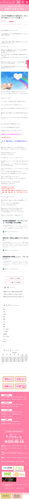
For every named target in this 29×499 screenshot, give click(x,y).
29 (22, 361)
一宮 (4, 321)
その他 (4, 341)
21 (18, 359)
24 (2, 361)
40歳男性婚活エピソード (6, 413)
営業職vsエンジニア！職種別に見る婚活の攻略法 (12, 291)
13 (14, 358)
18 (6, 359)
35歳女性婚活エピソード (17, 413)
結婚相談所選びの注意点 (6, 423)
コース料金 (3, 416)
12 (10, 358)
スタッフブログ (6, 336)
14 (18, 358)
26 (10, 361)
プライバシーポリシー (16, 423)
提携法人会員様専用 (5, 406)
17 (2, 359)
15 (22, 358)
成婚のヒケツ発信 (14, 396)
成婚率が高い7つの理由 (5, 411)
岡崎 (4, 319)
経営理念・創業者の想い (15, 421)
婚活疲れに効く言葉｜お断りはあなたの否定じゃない (13, 296)
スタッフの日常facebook (12, 399)
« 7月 (2, 363)
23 (26, 359)
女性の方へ (9, 404)
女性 (4, 324)
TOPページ (3, 396)
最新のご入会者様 (22, 396)
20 (14, 359)
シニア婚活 (5, 331)
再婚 (4, 326)
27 (14, 361)
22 (22, 359)
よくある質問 (9, 416)
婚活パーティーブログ (22, 399)
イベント (5, 339)
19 (10, 359)
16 (26, 358)
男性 (4, 309)
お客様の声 (3, 399)
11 (6, 358)
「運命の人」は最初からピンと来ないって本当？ (12, 294)
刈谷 (4, 316)
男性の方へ (3, 404)
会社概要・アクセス (5, 421)
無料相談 (5, 334)
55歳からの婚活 (15, 404)
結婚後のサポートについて (16, 411)
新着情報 (8, 396)
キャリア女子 (5, 329)
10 (2, 358)
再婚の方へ (21, 404)
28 (18, 361)
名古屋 (4, 314)
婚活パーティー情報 (14, 406)
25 (6, 361)
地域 (4, 311)
